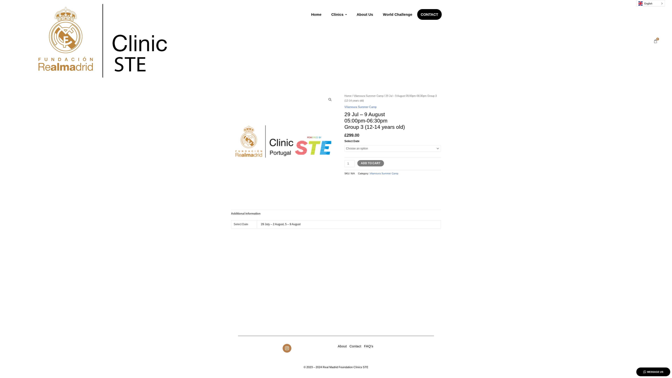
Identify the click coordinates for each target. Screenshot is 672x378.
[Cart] (655, 41)
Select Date (351, 141)
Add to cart (370, 163)
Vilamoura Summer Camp (368, 95)
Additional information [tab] (246, 213)
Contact (429, 14)
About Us (365, 14)
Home (316, 14)
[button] (339, 14)
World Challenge (397, 14)
